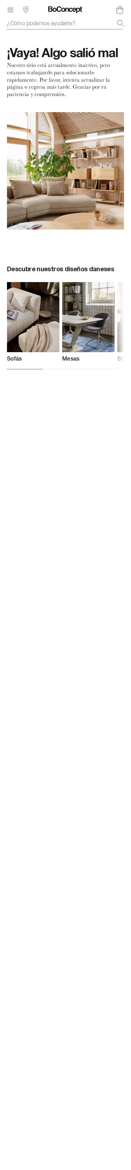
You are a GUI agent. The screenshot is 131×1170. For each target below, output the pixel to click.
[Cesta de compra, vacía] (120, 10)
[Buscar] (120, 23)
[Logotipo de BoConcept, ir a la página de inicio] (65, 10)
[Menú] (10, 10)
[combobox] (65, 23)
